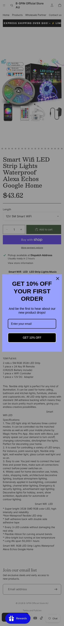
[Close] (57, 278)
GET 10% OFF (32, 337)
